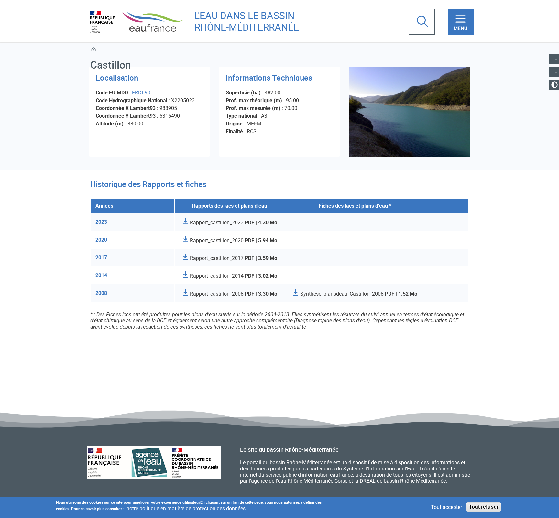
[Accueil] (136, 21)
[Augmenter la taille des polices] (554, 59)
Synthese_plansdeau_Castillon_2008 (358, 294)
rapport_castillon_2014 (233, 276)
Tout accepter (446, 507)
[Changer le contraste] (554, 85)
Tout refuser (484, 507)
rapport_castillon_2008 (233, 294)
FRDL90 (141, 93)
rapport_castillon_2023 (233, 223)
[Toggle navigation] (460, 21)
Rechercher (423, 22)
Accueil (94, 50)
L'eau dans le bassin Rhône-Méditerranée (246, 21)
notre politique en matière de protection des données (186, 508)
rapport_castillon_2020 (233, 240)
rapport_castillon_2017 (233, 258)
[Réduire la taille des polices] (554, 72)
